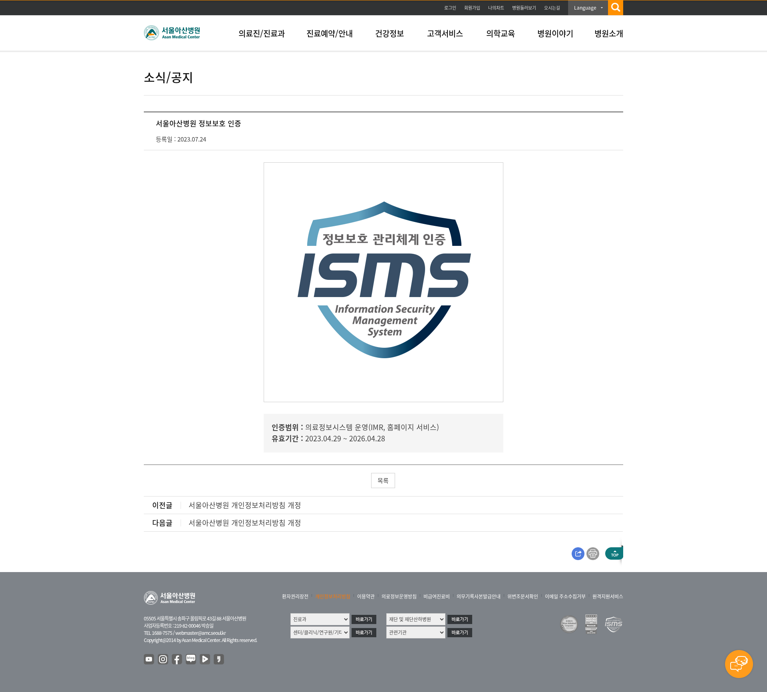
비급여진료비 (436, 596)
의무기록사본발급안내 (479, 596)
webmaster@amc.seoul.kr (200, 632)
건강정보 (389, 33)
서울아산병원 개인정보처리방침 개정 (245, 505)
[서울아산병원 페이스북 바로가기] (177, 659)
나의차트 (496, 7)
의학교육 (500, 33)
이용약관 (366, 596)
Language (585, 7)
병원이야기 (555, 33)
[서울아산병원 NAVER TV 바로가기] (205, 659)
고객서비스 (445, 33)
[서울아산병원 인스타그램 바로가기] (163, 659)
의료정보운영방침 (399, 596)
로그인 (450, 7)
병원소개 (608, 33)
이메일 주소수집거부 (565, 596)
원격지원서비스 (607, 596)
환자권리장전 (295, 596)
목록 (383, 480)
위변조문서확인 (522, 596)
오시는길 (552, 7)
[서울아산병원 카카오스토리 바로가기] (219, 659)
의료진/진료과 (261, 33)
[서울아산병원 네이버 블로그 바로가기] (191, 659)
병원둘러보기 (524, 7)
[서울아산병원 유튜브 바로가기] (149, 659)
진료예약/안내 (329, 33)
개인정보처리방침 (332, 596)
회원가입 (472, 7)
